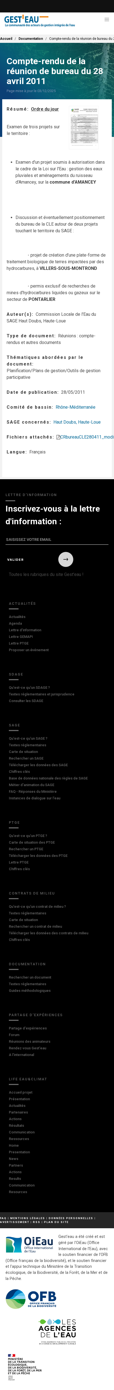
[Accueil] (39, 20)
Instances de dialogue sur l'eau (34, 798)
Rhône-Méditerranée (75, 407)
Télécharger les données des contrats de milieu (48, 933)
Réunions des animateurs (29, 1041)
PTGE (14, 822)
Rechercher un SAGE (26, 758)
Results (15, 1179)
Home (14, 1145)
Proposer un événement (29, 650)
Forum (14, 1035)
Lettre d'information (25, 630)
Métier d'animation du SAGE (31, 785)
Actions (15, 1119)
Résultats (16, 1125)
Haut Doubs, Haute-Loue (77, 422)
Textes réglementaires (27, 745)
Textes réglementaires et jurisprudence (41, 694)
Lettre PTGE (18, 643)
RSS (36, 1222)
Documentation (31, 39)
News (13, 1159)
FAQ (3, 1218)
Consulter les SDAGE (26, 701)
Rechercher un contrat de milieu (35, 926)
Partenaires (18, 1112)
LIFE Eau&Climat (28, 1079)
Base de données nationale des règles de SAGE (48, 778)
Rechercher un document (30, 977)
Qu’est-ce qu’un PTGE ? (28, 836)
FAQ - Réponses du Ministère (33, 791)
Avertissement (14, 1222)
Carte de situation (23, 752)
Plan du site (56, 1222)
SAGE (14, 725)
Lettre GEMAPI (21, 637)
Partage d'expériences (36, 1015)
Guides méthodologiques (30, 991)
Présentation (19, 1099)
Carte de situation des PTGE (32, 842)
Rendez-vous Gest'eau (27, 1048)
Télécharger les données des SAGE (38, 765)
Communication (22, 1132)
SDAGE (16, 674)
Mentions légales (27, 1218)
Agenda (15, 623)
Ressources (19, 1139)
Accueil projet (20, 1092)
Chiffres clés (19, 772)
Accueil (6, 39)
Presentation (19, 1152)
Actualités (22, 603)
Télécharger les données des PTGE (38, 856)
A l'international (21, 1055)
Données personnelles (71, 1218)
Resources (18, 1192)
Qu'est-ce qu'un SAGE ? (28, 738)
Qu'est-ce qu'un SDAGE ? (29, 687)
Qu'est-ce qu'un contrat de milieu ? (37, 906)
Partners (16, 1165)
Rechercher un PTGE (26, 849)
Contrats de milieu (32, 893)
